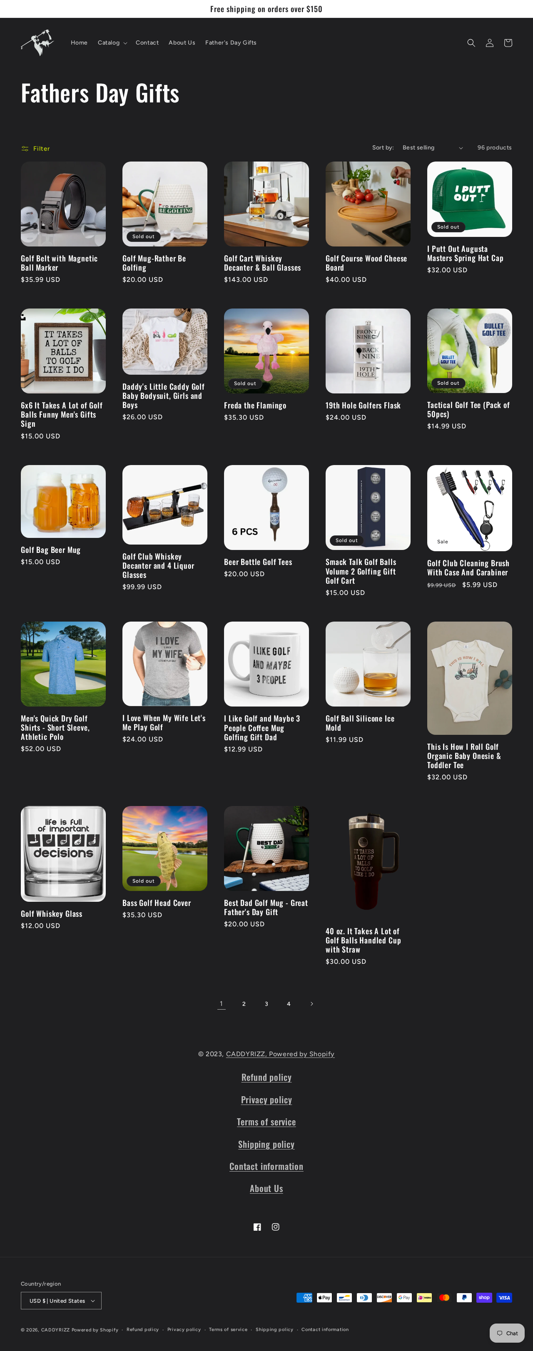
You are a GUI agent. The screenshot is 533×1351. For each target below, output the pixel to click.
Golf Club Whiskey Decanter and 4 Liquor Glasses (158, 565)
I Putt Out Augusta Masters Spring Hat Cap (465, 253)
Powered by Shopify (302, 1054)
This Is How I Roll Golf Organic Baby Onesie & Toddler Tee (464, 755)
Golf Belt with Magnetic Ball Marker (59, 263)
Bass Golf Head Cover (156, 902)
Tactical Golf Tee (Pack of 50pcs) (468, 409)
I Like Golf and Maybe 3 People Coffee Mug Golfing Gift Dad (262, 727)
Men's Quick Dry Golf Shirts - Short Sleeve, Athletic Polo (55, 727)
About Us (266, 1188)
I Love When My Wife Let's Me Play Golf (164, 722)
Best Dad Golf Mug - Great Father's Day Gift (266, 907)
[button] (112, 43)
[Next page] (311, 1004)
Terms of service (266, 1121)
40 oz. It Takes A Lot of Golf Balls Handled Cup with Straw (363, 940)
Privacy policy (266, 1099)
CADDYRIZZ (55, 1330)
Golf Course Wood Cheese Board (366, 263)
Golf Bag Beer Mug (51, 549)
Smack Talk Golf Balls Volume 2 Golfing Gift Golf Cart (361, 571)
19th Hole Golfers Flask (363, 405)
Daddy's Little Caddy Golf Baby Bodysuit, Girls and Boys (163, 395)
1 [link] (221, 1004)
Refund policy (267, 1076)
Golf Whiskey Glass (51, 913)
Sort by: (383, 147)
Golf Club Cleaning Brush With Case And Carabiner (468, 567)
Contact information (266, 1165)
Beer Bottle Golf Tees (258, 561)
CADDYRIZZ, (247, 1054)
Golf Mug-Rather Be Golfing (154, 263)
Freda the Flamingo (255, 405)
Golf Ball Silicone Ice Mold (360, 723)
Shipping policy (266, 1143)
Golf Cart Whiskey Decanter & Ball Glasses (262, 263)
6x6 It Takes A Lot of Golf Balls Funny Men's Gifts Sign (62, 414)
